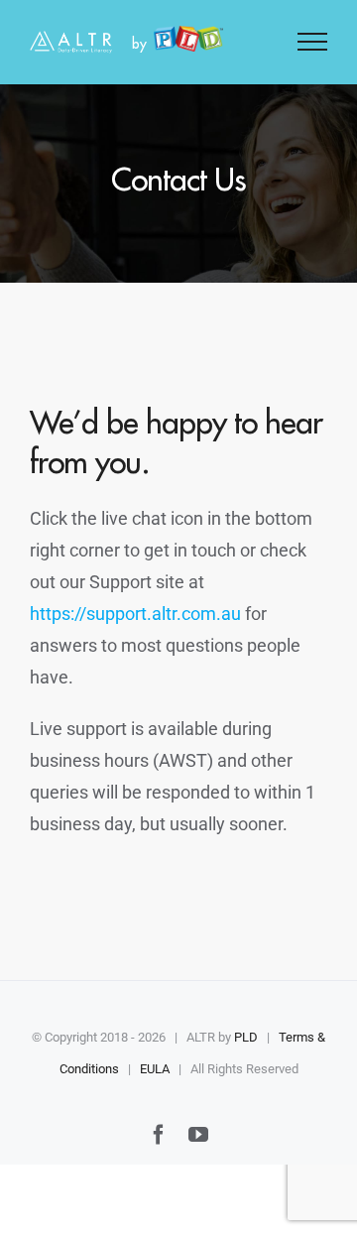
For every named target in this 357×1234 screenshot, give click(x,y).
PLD (246, 1037)
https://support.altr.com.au (135, 613)
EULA (155, 1068)
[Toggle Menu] (313, 42)
